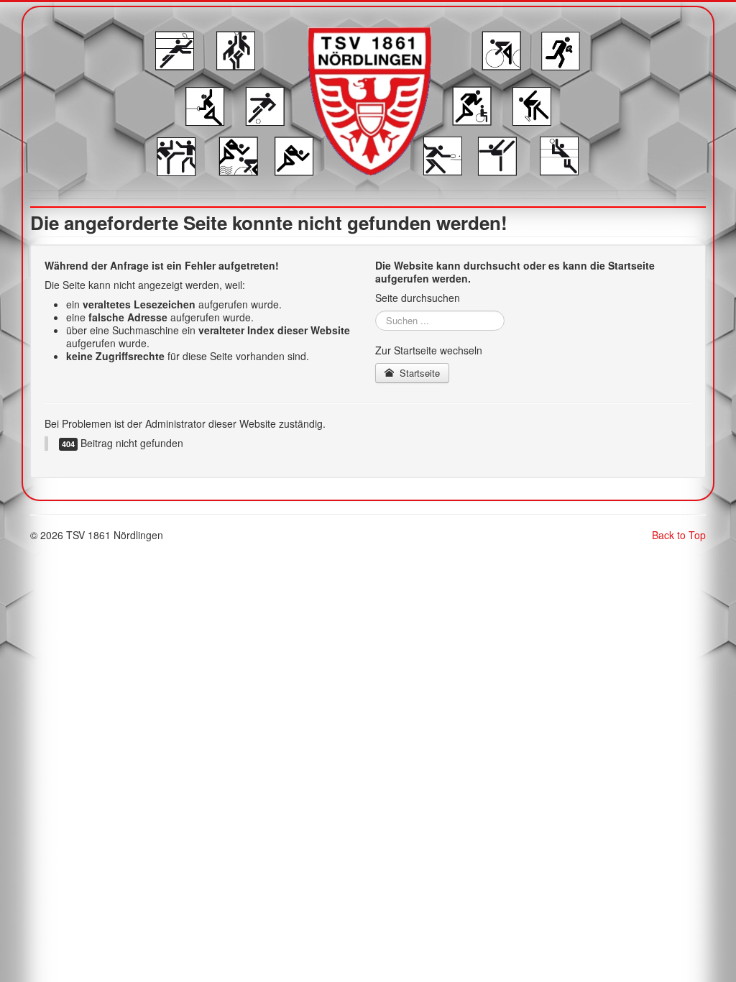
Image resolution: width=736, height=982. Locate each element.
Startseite (418, 373)
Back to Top (679, 535)
